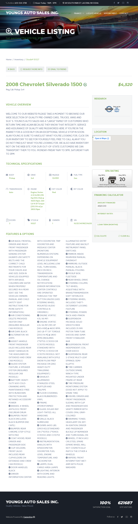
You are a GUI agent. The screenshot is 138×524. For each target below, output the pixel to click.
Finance (77, 13)
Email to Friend (58, 69)
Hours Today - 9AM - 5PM (45, 3)
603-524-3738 (21, 3)
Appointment (110, 13)
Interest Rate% (105, 214)
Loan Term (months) (108, 225)
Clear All (125, 236)
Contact (124, 13)
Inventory (66, 13)
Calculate (101, 236)
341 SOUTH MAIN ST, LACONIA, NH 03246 (82, 3)
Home (55, 13)
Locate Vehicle (94, 13)
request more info (32, 69)
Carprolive (27, 517)
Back (12, 69)
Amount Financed (106, 203)
